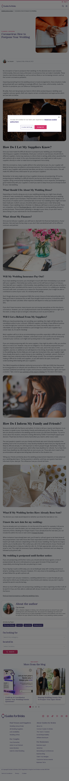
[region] (34, 123)
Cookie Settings (26, 127)
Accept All (40, 127)
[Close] (59, 117)
